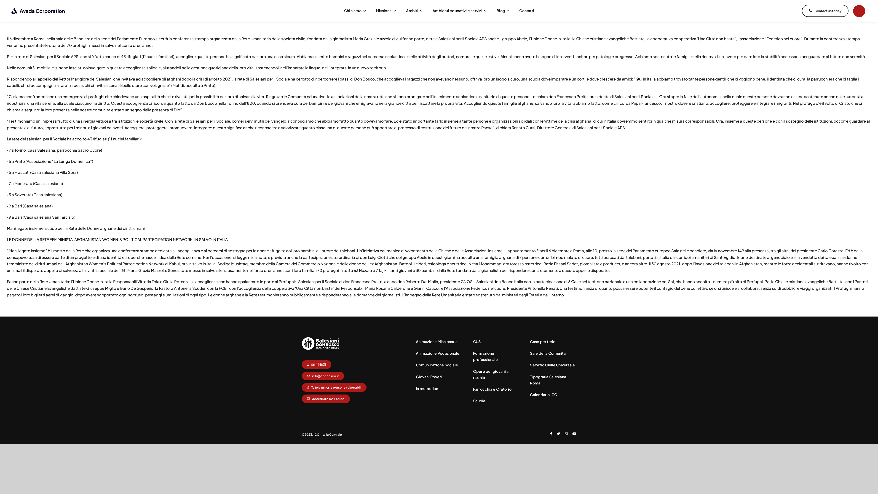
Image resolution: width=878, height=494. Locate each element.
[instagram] (566, 433)
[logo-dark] (38, 9)
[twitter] (558, 433)
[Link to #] (859, 11)
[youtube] (574, 433)
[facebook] (551, 433)
